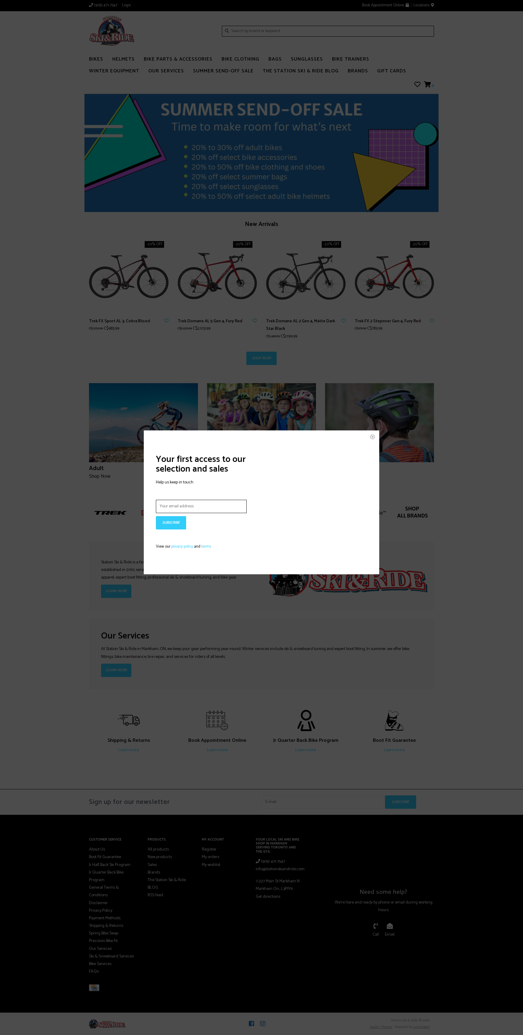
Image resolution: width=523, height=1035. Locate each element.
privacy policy (182, 546)
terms (206, 546)
